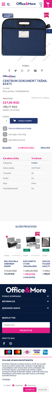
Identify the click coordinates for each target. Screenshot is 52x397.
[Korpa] (48, 4)
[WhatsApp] (22, 70)
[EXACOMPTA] (26, 250)
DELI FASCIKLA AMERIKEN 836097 (11, 263)
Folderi (6, 88)
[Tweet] (15, 70)
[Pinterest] (41, 70)
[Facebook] (9, 70)
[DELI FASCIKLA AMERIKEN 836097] (12, 242)
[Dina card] (27, 352)
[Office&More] (26, 4)
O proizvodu (26, 147)
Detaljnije (6, 379)
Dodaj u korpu (25, 121)
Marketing (31, 385)
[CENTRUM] (9, 76)
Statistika (19, 385)
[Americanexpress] (45, 352)
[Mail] (35, 70)
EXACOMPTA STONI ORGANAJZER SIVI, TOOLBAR (30, 265)
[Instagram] (11, 343)
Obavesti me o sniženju (40, 98)
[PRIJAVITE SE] (26, 325)
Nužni (8, 385)
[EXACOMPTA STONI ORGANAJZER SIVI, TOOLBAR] (31, 242)
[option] (26, 37)
